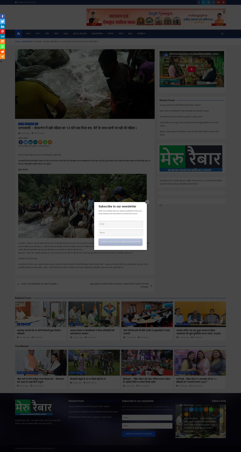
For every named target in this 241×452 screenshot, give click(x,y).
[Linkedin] (2, 26)
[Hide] (1, 61)
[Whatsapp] (2, 46)
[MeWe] (2, 36)
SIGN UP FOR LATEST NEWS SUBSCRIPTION (120, 242)
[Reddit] (2, 51)
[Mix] (2, 41)
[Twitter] (2, 21)
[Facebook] (2, 16)
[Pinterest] (2, 31)
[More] (2, 56)
